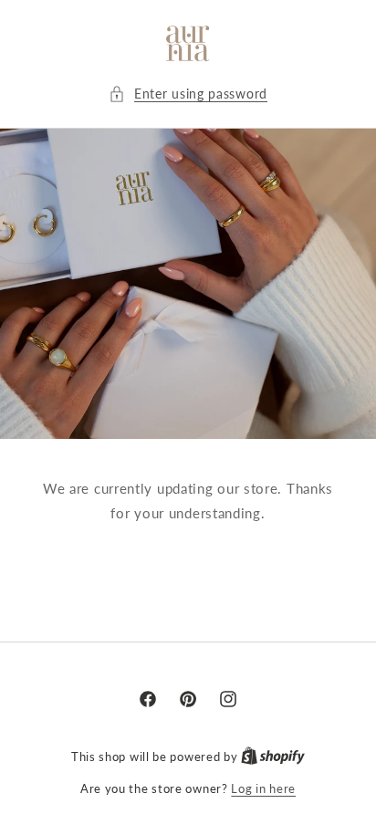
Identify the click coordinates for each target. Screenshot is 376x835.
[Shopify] (273, 756)
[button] (188, 93)
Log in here (263, 788)
